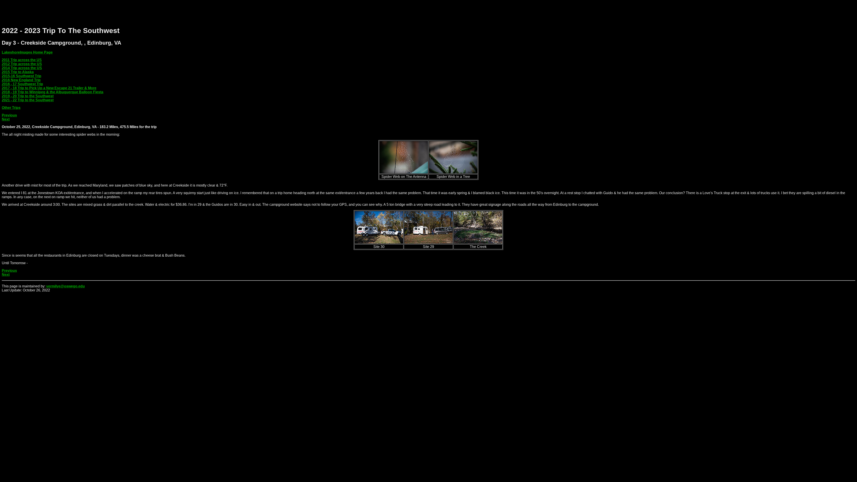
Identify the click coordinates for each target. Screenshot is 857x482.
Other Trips (11, 108)
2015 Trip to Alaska (18, 72)
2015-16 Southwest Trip (21, 76)
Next (6, 119)
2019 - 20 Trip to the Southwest (28, 96)
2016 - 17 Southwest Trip (22, 84)
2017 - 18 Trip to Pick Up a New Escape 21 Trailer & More (49, 88)
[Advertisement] (83, 12)
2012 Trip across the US (22, 64)
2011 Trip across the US (22, 60)
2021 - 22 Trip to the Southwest (28, 100)
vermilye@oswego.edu (65, 286)
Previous (9, 115)
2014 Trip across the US (22, 68)
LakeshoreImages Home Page (27, 52)
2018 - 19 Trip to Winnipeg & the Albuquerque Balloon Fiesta (52, 92)
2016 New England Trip (21, 80)
